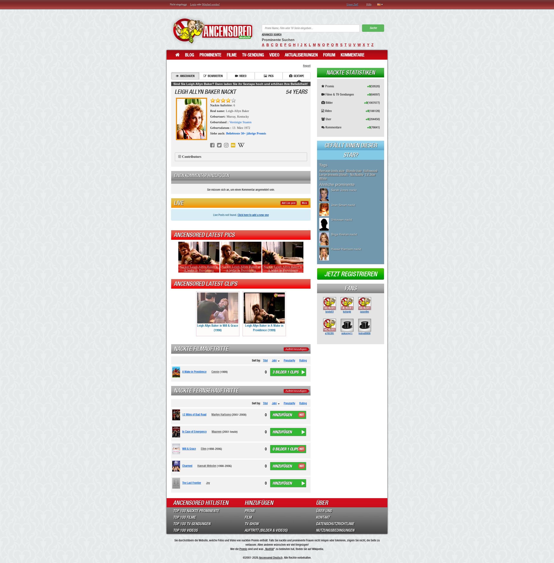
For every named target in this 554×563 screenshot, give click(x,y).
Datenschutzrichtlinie (335, 523)
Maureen (217, 431)
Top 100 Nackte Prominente (196, 511)
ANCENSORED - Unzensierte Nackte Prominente (212, 30)
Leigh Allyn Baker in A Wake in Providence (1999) (264, 328)
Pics (271, 76)
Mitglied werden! (211, 4)
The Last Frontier (191, 483)
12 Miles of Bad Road (194, 414)
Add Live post (288, 203)
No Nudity (356, 174)
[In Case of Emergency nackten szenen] (177, 432)
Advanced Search (272, 34)
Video (274, 55)
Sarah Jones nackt (344, 190)
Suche (373, 28)
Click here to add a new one (253, 215)
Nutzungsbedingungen (335, 530)
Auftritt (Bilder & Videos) (266, 530)
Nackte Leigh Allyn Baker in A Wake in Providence (199, 268)
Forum (329, 55)
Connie (215, 371)
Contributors (191, 156)
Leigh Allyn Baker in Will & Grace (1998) (217, 328)
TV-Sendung (253, 55)
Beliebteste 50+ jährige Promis (246, 133)
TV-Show (252, 523)
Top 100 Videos (185, 530)
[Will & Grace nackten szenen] (177, 449)
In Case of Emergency (194, 431)
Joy (208, 483)
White (323, 178)
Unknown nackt (341, 219)
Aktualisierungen (301, 55)
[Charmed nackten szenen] (177, 466)
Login (193, 4)
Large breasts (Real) (333, 174)
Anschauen (187, 76)
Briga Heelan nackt (344, 234)
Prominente (210, 55)
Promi (249, 511)
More (304, 203)
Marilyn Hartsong (221, 414)
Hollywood (370, 170)
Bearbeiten (215, 76)
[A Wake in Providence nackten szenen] (177, 372)
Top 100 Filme (184, 517)
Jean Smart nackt (343, 205)
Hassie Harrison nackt (346, 249)
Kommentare (352, 55)
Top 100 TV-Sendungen (191, 523)
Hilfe (369, 4)
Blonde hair (354, 170)
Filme (232, 55)
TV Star (370, 174)
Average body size (332, 170)
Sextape (299, 76)
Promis (243, 549)
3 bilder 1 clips (285, 372)
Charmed (187, 465)
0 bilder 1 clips (285, 449)
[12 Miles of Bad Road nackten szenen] (177, 414)
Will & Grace (189, 448)
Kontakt (323, 517)
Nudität (269, 549)
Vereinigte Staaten (240, 122)
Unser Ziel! (352, 4)
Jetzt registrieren (350, 274)
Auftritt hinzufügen (296, 349)
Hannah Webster (206, 465)
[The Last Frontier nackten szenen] (177, 483)
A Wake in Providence (194, 371)
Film (248, 517)
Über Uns (324, 511)
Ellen (203, 448)
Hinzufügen (282, 415)
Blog (189, 55)
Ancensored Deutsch (271, 557)
